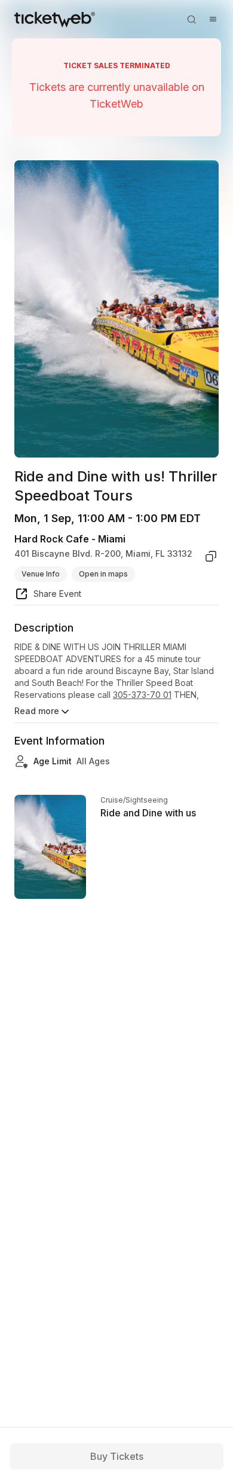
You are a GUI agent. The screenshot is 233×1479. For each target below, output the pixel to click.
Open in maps (103, 573)
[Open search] (191, 19)
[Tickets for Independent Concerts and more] (54, 19)
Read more (36, 711)
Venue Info (41, 573)
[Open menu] (213, 19)
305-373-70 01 (142, 695)
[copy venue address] (211, 556)
